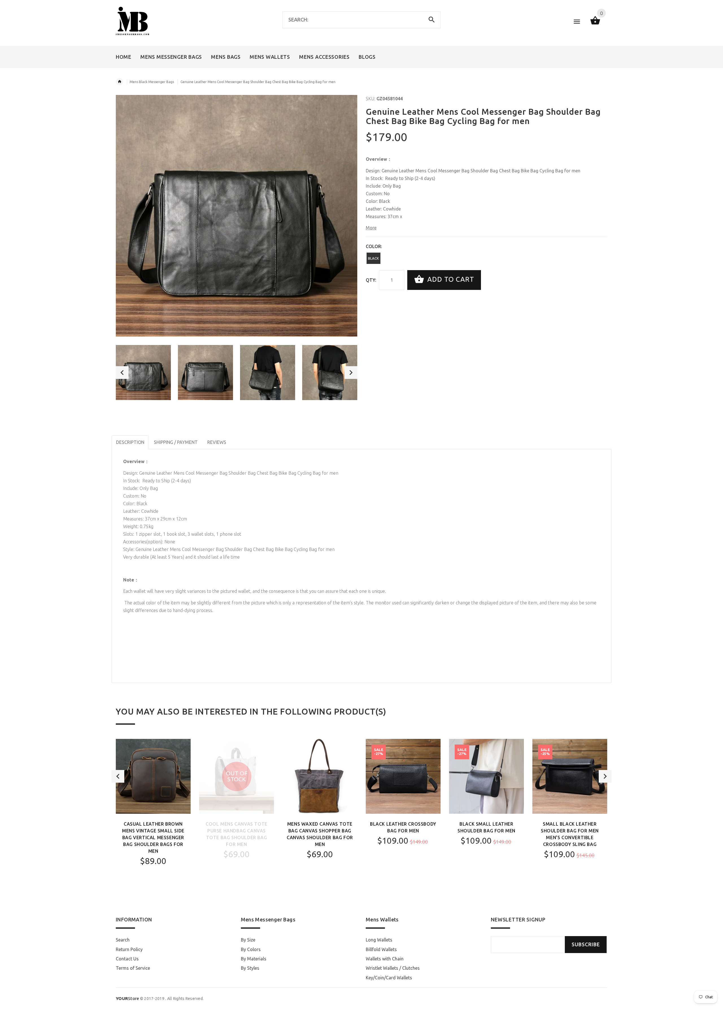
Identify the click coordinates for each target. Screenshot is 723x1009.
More (371, 227)
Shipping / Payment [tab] (176, 442)
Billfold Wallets (381, 949)
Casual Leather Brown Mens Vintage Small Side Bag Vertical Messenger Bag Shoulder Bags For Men (153, 837)
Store (127, 998)
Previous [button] (122, 372)
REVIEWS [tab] (216, 442)
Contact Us (127, 958)
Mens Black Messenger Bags (152, 82)
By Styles (250, 968)
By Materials (253, 958)
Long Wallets (379, 939)
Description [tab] (130, 442)
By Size (248, 939)
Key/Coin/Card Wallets (389, 977)
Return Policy (129, 949)
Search (123, 939)
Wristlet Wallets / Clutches (393, 968)
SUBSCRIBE (586, 944)
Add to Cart (449, 279)
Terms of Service (133, 968)
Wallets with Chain (385, 958)
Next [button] (351, 372)
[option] (143, 372)
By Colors (251, 949)
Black (373, 258)
